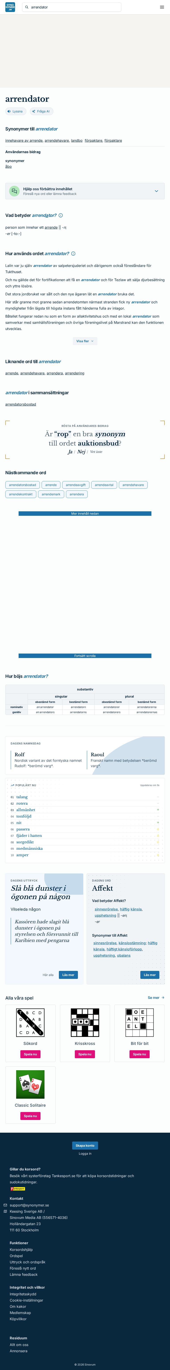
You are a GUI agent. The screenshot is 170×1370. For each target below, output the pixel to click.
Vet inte (96, 452)
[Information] (60, 215)
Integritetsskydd (23, 1294)
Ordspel (16, 1256)
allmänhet (25, 810)
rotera (22, 803)
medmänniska (29, 848)
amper (22, 855)
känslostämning (132, 943)
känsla (136, 909)
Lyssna (18, 111)
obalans (124, 955)
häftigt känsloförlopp (124, 949)
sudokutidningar (23, 1182)
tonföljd (23, 816)
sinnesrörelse (106, 909)
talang (22, 797)
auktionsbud (98, 443)
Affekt (102, 888)
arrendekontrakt (21, 494)
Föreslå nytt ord (23, 1268)
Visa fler (82, 341)
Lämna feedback (24, 1274)
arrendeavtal (104, 485)
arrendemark (51, 494)
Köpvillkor (18, 1319)
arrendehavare (57, 140)
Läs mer (68, 975)
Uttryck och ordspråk (27, 1262)
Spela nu (30, 1054)
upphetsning (105, 915)
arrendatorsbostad (20, 404)
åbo (8, 166)
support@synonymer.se (29, 1205)
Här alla (48, 975)
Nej (81, 451)
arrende (51, 227)
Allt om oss (19, 1344)
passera (23, 829)
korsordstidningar (112, 1176)
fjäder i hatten (29, 835)
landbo (77, 140)
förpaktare (93, 140)
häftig (124, 909)
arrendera (55, 373)
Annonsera (18, 1351)
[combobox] (74, 7)
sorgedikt (25, 842)
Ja (70, 451)
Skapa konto (85, 1145)
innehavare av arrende (23, 140)
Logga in (85, 1153)
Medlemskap (20, 1312)
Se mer (153, 997)
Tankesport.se (63, 1176)
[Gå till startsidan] (10, 7)
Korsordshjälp (21, 1249)
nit (18, 822)
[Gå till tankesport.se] (85, 1188)
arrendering (74, 373)
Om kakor (18, 1306)
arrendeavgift (76, 485)
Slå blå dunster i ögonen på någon (40, 892)
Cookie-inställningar (26, 1300)
